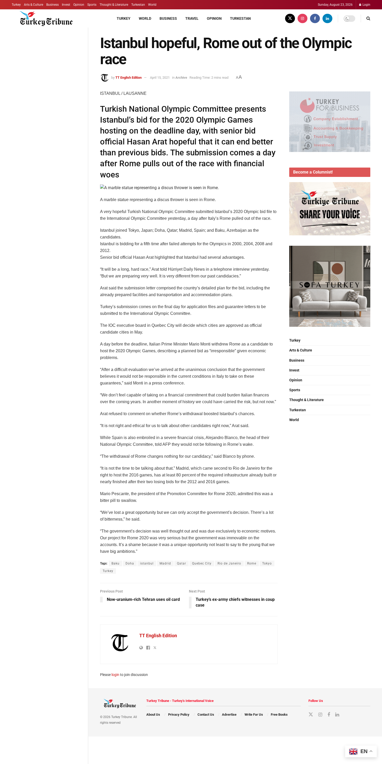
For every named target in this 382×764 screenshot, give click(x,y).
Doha (130, 563)
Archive (181, 77)
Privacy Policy (178, 714)
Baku (115, 563)
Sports (91, 4)
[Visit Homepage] (43, 18)
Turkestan (138, 4)
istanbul (147, 563)
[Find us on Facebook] (315, 18)
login (115, 675)
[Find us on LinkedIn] (327, 18)
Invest (66, 4)
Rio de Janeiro (229, 563)
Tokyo (267, 563)
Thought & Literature (114, 4)
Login (366, 4)
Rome (251, 563)
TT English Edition (128, 77)
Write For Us (254, 714)
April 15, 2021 (160, 77)
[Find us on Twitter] (290, 18)
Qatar (181, 563)
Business (52, 4)
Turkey (16, 4)
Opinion (78, 4)
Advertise (229, 714)
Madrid (165, 563)
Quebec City (202, 563)
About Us (153, 714)
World (152, 4)
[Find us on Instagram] (302, 18)
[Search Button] (368, 18)
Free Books (279, 714)
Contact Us (205, 714)
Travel (192, 18)
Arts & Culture (33, 4)
